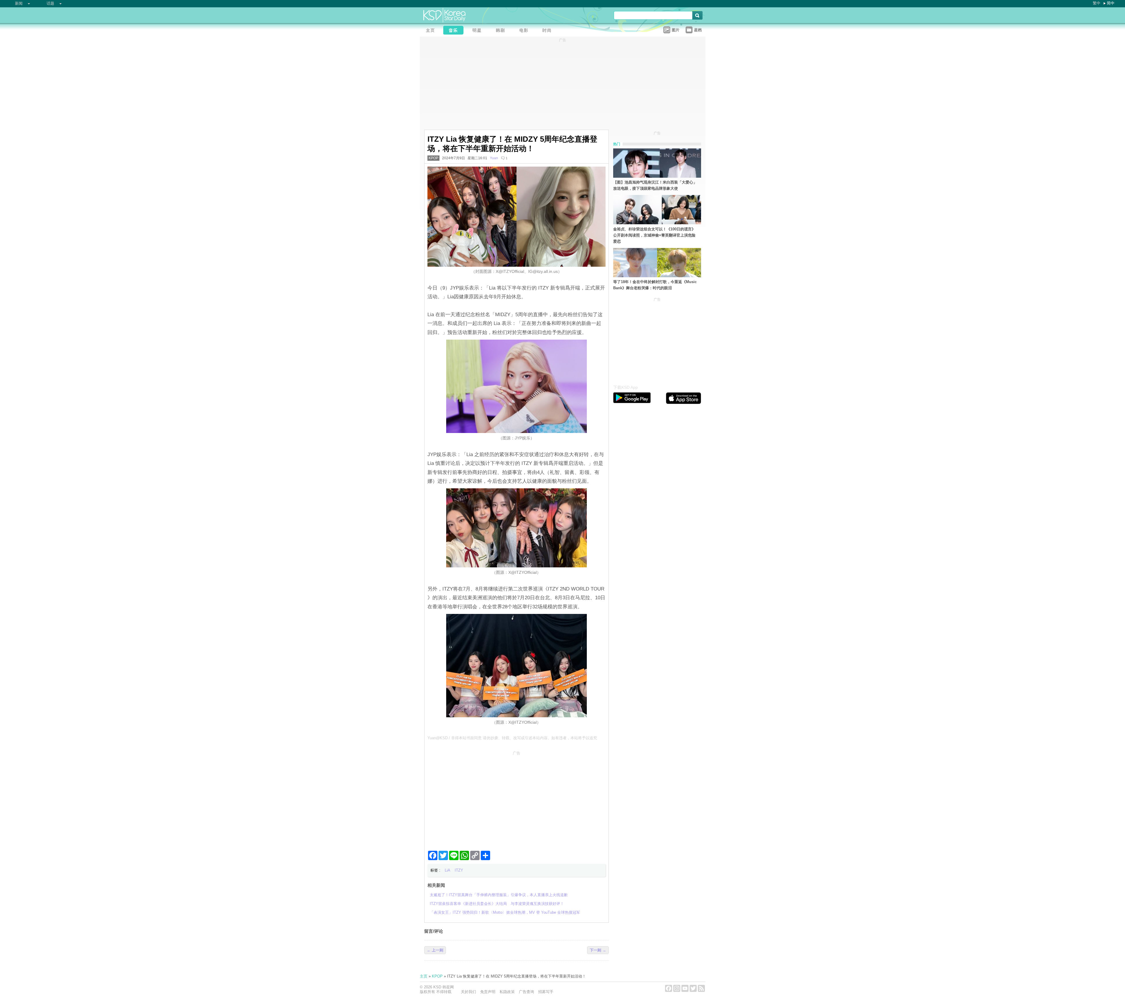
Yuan (494, 158)
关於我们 (468, 992)
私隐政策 (507, 992)
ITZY (459, 870)
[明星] (478, 31)
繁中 (1096, 3)
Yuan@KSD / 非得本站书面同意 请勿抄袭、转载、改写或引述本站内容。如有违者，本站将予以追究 (512, 738)
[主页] (431, 31)
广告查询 (526, 992)
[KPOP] (455, 31)
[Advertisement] (516, 798)
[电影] (525, 31)
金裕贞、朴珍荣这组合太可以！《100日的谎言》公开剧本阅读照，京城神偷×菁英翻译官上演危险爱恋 (654, 235)
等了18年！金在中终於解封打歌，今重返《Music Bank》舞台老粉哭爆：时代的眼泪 (655, 285)
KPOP (433, 158)
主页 (423, 976)
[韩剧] (502, 31)
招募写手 (545, 992)
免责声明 (487, 992)
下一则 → (598, 950)
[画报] (548, 31)
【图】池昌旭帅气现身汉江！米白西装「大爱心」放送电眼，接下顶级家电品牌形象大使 (655, 185)
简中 (1110, 3)
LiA (447, 870)
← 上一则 (435, 950)
